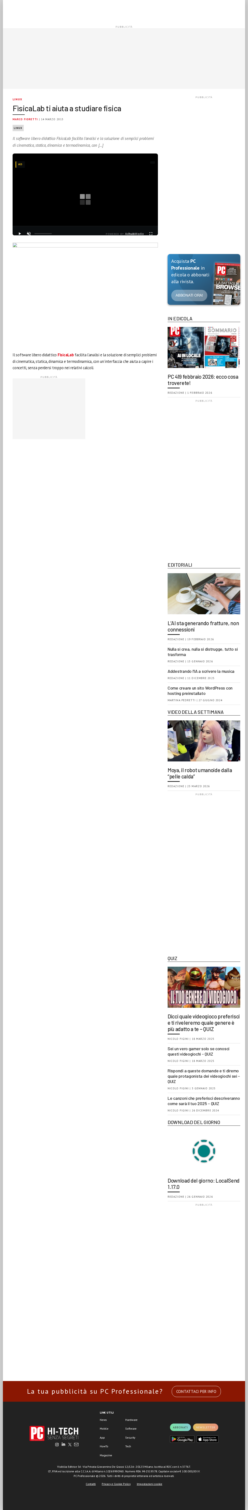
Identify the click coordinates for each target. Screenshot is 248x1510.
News (103, 1420)
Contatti (91, 1484)
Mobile (104, 1428)
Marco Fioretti (25, 119)
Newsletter (205, 1427)
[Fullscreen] (151, 234)
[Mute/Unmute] (29, 234)
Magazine (106, 1455)
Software (131, 1428)
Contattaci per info (196, 1391)
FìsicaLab (66, 355)
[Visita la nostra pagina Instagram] (57, 1445)
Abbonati (180, 1427)
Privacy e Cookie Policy (116, 1484)
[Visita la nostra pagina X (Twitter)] (70, 1445)
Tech (128, 1446)
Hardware (131, 1420)
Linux (17, 99)
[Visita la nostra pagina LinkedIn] (63, 1445)
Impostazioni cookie (149, 1484)
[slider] (43, 234)
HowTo (104, 1446)
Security (130, 1437)
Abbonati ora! (189, 295)
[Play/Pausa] (20, 234)
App (102, 1437)
